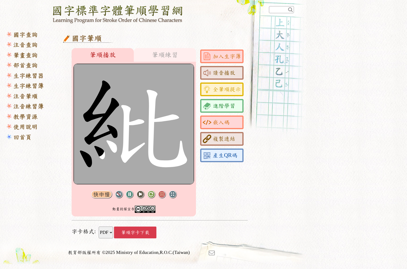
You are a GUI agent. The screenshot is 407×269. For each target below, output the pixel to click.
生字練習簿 (28, 86)
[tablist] (134, 55)
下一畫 (140, 194)
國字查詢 (25, 35)
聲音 (119, 194)
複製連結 (224, 139)
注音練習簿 (28, 106)
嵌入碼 (221, 122)
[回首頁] (118, 13)
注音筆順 (25, 96)
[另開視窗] (212, 252)
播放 (129, 194)
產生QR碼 (225, 155)
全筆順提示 (227, 89)
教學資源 (25, 117)
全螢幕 (173, 194)
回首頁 (22, 137)
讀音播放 (224, 73)
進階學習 (224, 106)
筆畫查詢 (25, 55)
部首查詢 (25, 65)
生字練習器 (28, 76)
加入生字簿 (227, 56)
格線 (162, 194)
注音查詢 (25, 45)
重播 (151, 194)
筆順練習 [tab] (165, 55)
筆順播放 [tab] (103, 55)
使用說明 (25, 127)
